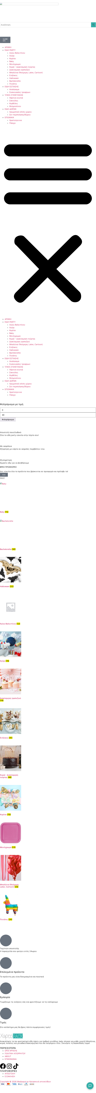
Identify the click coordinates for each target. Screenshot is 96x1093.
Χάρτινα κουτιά (16, 98)
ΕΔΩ (3, 475)
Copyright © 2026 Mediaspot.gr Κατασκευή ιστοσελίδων (25, 1081)
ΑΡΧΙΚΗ (8, 47)
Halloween (14, 78)
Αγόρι (11, 56)
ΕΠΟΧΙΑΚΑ (9, 117)
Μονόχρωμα (14, 64)
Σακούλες (13, 100)
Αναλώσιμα (14, 89)
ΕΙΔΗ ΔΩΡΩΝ (10, 109)
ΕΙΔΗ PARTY (10, 50)
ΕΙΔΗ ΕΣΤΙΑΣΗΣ (12, 86)
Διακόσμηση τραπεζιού (19, 70)
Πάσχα (12, 123)
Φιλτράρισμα (8, 419)
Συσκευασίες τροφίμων (19, 92)
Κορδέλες (13, 103)
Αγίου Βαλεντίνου (17, 53)
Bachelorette (15, 81)
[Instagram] (9, 1066)
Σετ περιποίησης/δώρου (20, 114)
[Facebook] (3, 1066)
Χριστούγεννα (15, 120)
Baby (11, 61)
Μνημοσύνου (15, 106)
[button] (48, 221)
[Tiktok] (16, 1066)
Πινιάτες (13, 84)
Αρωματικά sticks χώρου (20, 112)
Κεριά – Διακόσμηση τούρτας (22, 67)
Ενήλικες (13, 75)
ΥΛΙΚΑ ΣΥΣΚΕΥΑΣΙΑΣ (14, 95)
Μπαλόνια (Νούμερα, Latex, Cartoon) (26, 72)
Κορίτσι (12, 58)
